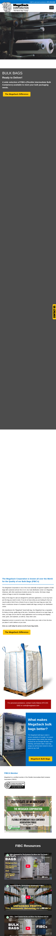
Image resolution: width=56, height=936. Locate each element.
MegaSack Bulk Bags (40, 759)
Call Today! (10, 94)
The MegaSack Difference (16, 632)
